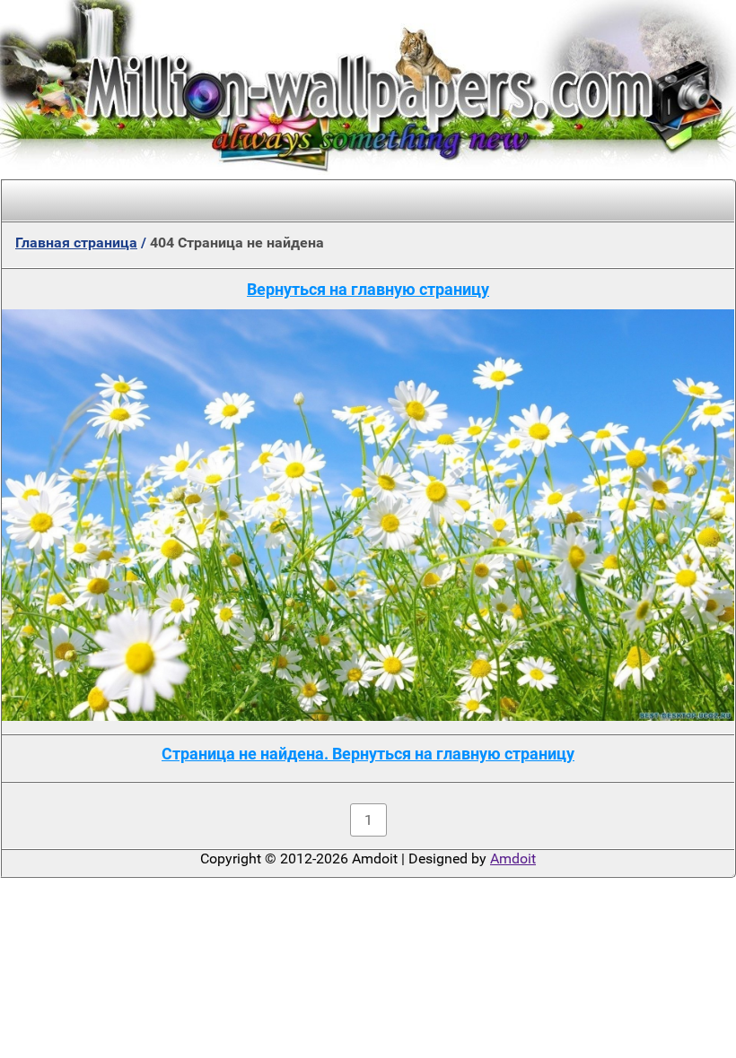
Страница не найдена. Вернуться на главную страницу (368, 753)
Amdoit (513, 858)
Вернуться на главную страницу (368, 289)
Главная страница (76, 242)
